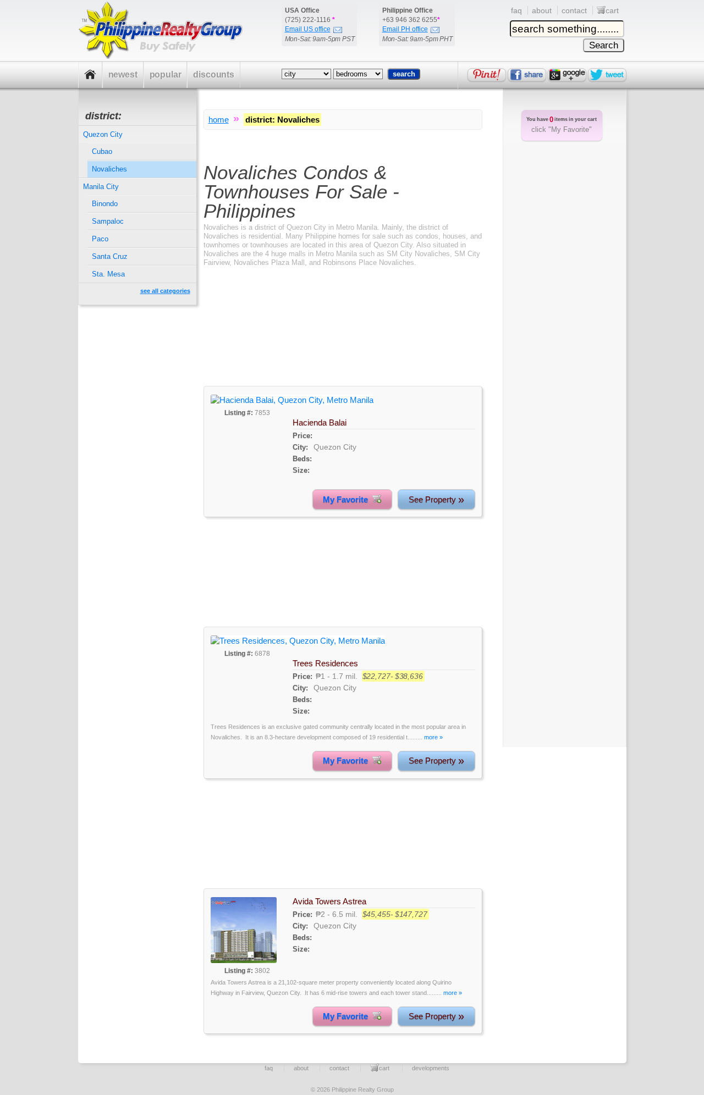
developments (430, 1068)
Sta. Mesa (108, 274)
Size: (301, 470)
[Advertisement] (343, 336)
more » (433, 737)
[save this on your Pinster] (487, 74)
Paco (100, 239)
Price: (302, 436)
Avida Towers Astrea (329, 901)
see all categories (165, 290)
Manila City (101, 186)
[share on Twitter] (607, 74)
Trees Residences (325, 663)
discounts (213, 74)
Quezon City (335, 447)
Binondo (105, 204)
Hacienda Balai (319, 422)
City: (300, 447)
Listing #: (238, 413)
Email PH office (405, 29)
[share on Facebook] (527, 74)
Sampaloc (108, 221)
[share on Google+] (567, 74)
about (542, 10)
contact (574, 10)
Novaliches (109, 169)
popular (166, 74)
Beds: (302, 459)
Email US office (308, 29)
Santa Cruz (110, 256)
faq (516, 10)
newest (123, 74)
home (218, 119)
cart (612, 10)
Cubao (102, 151)
